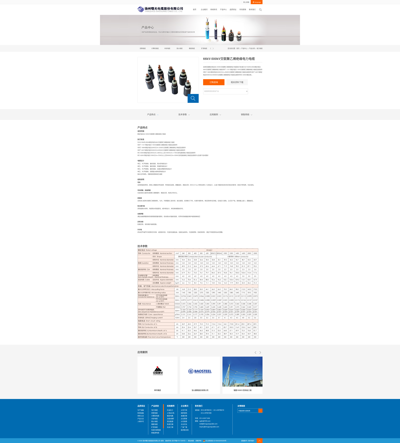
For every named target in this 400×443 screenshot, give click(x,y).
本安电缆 (158, 48)
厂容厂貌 (184, 427)
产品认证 (141, 418)
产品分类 (252, 48)
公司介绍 (184, 410)
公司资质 (184, 421)
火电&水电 (170, 413)
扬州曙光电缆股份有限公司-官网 (153, 441)
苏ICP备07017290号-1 (179, 441)
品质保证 (233, 9)
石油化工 (170, 410)
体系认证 (141, 416)
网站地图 (191, 441)
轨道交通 (170, 424)
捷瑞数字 (244, 441)
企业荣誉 (184, 418)
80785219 (220, 410)
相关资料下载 (237, 82)
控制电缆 (154, 413)
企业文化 (184, 424)
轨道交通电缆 (207, 48)
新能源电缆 (155, 433)
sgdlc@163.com (205, 421)
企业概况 (204, 9)
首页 (194, 9)
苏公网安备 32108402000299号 (215, 441)
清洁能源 (170, 421)
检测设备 (141, 413)
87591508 (208, 413)
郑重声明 (199, 441)
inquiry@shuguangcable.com (209, 427)
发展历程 (184, 416)
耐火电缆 (171, 48)
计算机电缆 (146, 48)
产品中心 (223, 9)
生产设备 (141, 410)
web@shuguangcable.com (208, 424)
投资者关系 (185, 430)
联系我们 (252, 9)
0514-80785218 (206, 410)
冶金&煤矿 (170, 418)
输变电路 (170, 416)
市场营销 (242, 9)
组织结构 (184, 413)
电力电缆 (154, 410)
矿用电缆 (195, 48)
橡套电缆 (183, 48)
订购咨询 (214, 82)
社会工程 (170, 427)
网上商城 (246, 2)
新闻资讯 (213, 9)
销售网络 (246, 114)
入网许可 (141, 421)
